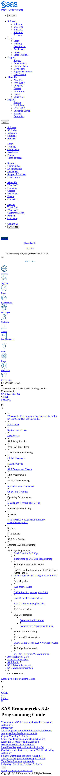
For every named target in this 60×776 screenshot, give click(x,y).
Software (11, 21)
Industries (18, 29)
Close (5, 122)
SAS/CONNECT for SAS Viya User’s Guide (36, 642)
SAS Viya (18, 26)
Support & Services (23, 71)
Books (17, 52)
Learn (10, 38)
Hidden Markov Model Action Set (17, 744)
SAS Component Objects (19, 469)
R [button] (2, 701)
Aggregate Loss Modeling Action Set (19, 733)
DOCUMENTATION (12, 10)
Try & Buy (19, 105)
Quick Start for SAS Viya (26, 553)
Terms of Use (25, 770)
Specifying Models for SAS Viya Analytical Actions (26, 730)
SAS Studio (13, 662)
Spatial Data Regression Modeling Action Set (23, 758)
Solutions (18, 32)
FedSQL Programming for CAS (29, 603)
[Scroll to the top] (3, 767)
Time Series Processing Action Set (17, 761)
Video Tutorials (21, 54)
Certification (20, 46)
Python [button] (4, 698)
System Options (15, 463)
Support (11, 57)
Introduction (7, 727)
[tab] (39, 624)
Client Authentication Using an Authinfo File (35, 575)
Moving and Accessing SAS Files (23, 503)
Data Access (13, 435)
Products (18, 35)
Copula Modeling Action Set (15, 736)
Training (18, 43)
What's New (13, 424)
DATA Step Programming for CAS (31, 592)
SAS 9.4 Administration (19, 665)
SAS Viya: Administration (20, 668)
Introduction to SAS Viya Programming (33, 558)
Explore (11, 99)
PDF (6, 397)
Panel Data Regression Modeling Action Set (22, 747)
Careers (17, 88)
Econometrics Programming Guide (36, 626)
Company (18, 85)
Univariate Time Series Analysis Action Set (22, 764)
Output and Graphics (17, 491)
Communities (20, 63)
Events (17, 94)
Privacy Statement (10, 770)
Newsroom (19, 91)
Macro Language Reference (20, 486)
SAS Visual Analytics (17, 659)
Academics (19, 49)
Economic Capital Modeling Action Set (20, 741)
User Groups (20, 74)
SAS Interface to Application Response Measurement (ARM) (26, 521)
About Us (12, 77)
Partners (17, 113)
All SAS (12, 16)
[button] (2, 385)
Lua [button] (3, 695)
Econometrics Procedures (32, 620)
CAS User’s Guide (23, 586)
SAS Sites (13, 227)
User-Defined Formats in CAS (28, 598)
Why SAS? (19, 82)
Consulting (19, 116)
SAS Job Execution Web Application (32, 654)
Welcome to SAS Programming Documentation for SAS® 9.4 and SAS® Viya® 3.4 (32, 417)
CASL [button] (4, 692)
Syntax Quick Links (17, 430)
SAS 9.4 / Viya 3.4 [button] (10, 394)
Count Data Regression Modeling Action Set (23, 739)
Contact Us (19, 96)
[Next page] (2, 690)
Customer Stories (22, 110)
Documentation (21, 66)
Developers (19, 68)
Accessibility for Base (18, 656)
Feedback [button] (6, 399)
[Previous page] (2, 687)
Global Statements (16, 458)
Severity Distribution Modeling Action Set (21, 755)
